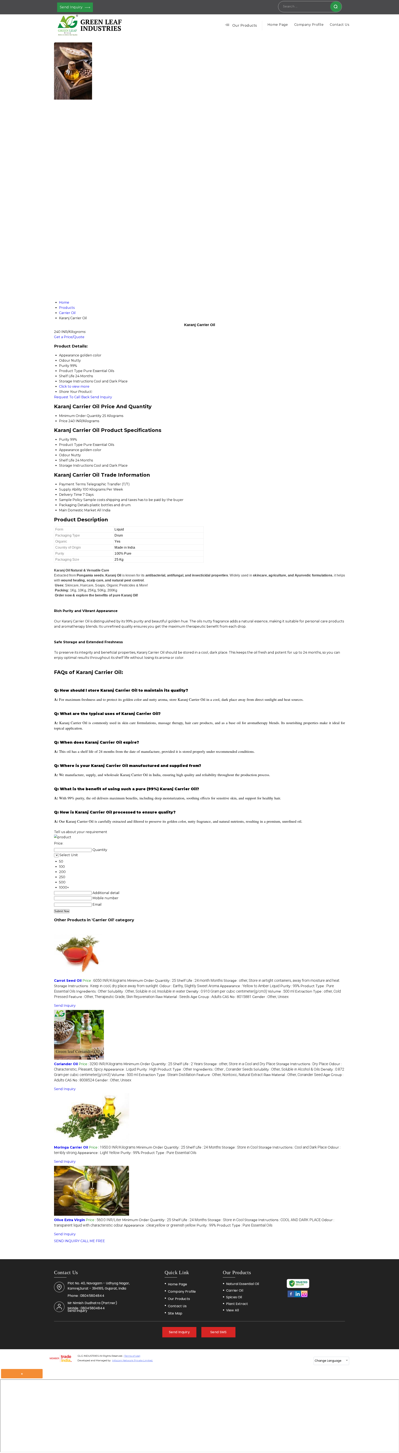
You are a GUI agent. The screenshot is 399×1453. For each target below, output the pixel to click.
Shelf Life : (200, 981)
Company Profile (309, 25)
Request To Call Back (72, 397)
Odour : (189, 986)
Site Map (175, 1313)
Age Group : (206, 997)
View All (232, 1310)
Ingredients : (91, 991)
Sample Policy (71, 500)
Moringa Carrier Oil (71, 1147)
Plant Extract (237, 1304)
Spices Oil (234, 1297)
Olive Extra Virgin (69, 1220)
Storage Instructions (76, 465)
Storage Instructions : (106, 986)
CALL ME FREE (92, 1241)
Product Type (71, 445)
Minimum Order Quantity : (151, 981)
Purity (64, 439)
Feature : (112, 997)
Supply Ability (70, 489)
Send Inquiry (72, 7)
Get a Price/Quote (69, 337)
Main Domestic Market (77, 510)
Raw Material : (172, 997)
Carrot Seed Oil (68, 981)
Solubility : (146, 991)
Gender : (270, 997)
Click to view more (74, 386)
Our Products (244, 25)
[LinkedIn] (297, 1296)
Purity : (290, 986)
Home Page (277, 25)
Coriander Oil (66, 1064)
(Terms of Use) (132, 1355)
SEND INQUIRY (67, 1241)
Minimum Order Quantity (80, 416)
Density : (226, 991)
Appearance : (250, 986)
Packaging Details (74, 505)
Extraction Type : (167, 1075)
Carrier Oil (234, 1290)
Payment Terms (72, 484)
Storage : (282, 981)
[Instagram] (304, 1296)
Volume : (281, 991)
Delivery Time (70, 495)
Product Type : (175, 1069)
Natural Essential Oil (242, 1284)
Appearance (69, 450)
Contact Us (339, 25)
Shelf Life (66, 460)
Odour (64, 455)
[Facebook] (291, 1296)
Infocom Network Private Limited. (132, 1360)
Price (63, 421)
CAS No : (236, 997)
